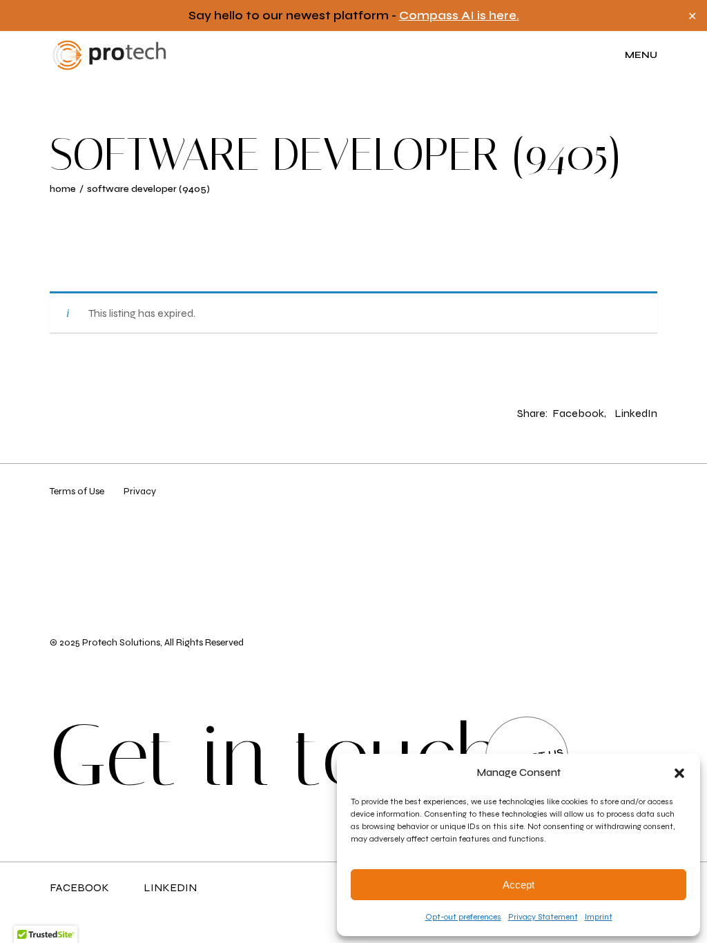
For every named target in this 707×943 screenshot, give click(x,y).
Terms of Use (77, 491)
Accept (518, 885)
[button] (679, 773)
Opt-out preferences (463, 917)
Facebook (79, 887)
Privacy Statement (543, 917)
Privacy (140, 491)
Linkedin (170, 887)
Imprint (598, 917)
